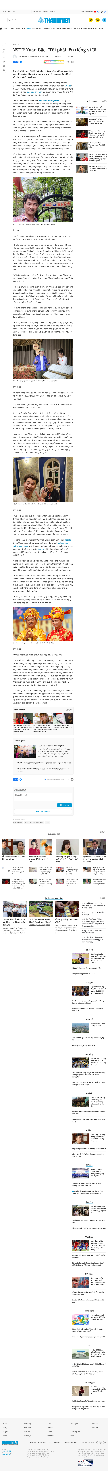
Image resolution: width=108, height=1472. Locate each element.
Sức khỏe (35, 28)
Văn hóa (58, 28)
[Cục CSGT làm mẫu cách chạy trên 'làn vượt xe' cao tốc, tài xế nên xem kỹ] (80, 1354)
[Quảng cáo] (91, 20)
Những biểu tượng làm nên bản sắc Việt (86, 968)
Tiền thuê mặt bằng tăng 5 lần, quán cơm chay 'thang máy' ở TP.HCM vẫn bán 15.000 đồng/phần (88, 1075)
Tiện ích (45, 12)
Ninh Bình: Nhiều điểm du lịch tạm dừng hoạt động (88, 1120)
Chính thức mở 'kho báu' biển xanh (98, 1025)
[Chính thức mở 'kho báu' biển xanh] (80, 1028)
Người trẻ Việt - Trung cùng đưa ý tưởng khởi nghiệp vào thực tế (97, 1172)
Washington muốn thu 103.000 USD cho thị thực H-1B (87, 1010)
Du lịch (53, 28)
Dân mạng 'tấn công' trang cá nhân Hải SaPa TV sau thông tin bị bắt (98, 1138)
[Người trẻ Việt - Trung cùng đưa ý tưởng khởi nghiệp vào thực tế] (80, 1173)
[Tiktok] (102, 11)
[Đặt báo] (97, 20)
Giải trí (64, 28)
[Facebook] (98, 11)
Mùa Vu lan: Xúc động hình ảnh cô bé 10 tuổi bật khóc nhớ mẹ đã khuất (98, 1062)
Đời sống (28, 28)
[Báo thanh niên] (54, 20)
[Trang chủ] (1, 28)
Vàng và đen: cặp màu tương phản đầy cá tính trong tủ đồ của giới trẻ (88, 1408)
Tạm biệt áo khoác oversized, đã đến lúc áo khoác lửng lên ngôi (98, 1390)
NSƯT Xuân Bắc (17, 822)
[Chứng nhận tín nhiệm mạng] (85, 1463)
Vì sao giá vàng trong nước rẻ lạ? (83, 1045)
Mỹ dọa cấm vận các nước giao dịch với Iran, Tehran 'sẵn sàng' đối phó (88, 1002)
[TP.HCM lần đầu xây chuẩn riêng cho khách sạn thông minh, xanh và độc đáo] (80, 1102)
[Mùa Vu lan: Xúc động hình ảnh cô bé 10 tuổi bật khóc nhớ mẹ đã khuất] (80, 1062)
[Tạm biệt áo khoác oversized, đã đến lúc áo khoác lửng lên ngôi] (80, 1391)
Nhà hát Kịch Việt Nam (49, 101)
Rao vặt (95, 1428)
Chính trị (5, 28)
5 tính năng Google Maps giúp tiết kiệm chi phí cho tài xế (98, 1317)
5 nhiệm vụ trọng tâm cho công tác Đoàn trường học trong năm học (86, 1184)
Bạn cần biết (36, 12)
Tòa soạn (57, 1442)
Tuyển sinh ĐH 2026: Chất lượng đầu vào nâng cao (88, 1222)
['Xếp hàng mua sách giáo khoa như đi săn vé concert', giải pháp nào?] (80, 1210)
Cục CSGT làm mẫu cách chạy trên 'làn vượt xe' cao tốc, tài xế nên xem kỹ (98, 1353)
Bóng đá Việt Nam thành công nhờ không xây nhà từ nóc (88, 1256)
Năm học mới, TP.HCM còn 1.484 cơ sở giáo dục (89, 1228)
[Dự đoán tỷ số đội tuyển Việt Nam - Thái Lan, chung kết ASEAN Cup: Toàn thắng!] (80, 1245)
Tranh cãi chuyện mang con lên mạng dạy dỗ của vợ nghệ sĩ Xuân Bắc (44, 763)
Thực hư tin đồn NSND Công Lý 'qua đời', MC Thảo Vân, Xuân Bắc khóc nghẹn (44, 770)
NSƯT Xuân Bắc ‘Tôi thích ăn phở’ (51, 746)
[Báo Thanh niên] (10, 1442)
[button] (4, 46)
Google (67, 540)
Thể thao (69, 28)
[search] (21, 20)
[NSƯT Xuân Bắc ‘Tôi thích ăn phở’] (25, 751)
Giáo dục (47, 28)
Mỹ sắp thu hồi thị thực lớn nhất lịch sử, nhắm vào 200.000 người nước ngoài (98, 990)
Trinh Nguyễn (22, 56)
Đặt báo (33, 1442)
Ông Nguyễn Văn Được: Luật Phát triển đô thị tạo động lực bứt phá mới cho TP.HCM (98, 958)
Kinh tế (23, 28)
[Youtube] (95, 11)
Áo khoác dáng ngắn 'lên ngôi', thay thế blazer (88, 1401)
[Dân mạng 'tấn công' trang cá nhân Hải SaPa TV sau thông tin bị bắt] (80, 1138)
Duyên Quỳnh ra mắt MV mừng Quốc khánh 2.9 (89, 1149)
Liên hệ (52, 12)
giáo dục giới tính (34, 92)
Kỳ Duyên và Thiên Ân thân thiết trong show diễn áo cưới (88, 1155)
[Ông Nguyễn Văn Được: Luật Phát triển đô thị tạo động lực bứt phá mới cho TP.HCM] (80, 958)
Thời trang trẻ (99, 28)
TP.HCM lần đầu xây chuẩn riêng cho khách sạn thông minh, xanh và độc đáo (98, 1102)
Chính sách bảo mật (70, 1442)
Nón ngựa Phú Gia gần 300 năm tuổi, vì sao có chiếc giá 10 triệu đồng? (88, 1084)
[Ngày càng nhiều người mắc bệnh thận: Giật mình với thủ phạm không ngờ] (80, 1282)
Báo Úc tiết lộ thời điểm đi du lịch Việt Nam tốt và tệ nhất (88, 1113)
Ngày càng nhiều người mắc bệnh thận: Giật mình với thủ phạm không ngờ (98, 1281)
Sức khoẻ (27, 1428)
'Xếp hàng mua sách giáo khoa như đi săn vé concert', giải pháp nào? (98, 1209)
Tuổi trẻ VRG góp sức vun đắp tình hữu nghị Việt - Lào (88, 1039)
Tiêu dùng (91, 28)
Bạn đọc (95, 1424)
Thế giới (17, 28)
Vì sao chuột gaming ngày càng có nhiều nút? (88, 1337)
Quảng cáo (42, 1442)
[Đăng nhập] (104, 20)
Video (85, 28)
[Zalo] (105, 11)
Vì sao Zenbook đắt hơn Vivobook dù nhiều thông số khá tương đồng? (87, 1330)
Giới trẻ (41, 28)
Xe (81, 28)
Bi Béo (68, 86)
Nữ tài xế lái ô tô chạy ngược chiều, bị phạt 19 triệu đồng (89, 1365)
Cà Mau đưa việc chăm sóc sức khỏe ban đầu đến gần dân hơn (88, 1293)
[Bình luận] (4, 61)
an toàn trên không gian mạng (34, 822)
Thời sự (11, 28)
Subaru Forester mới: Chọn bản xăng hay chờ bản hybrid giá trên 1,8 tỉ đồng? (88, 1373)
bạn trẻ (41, 549)
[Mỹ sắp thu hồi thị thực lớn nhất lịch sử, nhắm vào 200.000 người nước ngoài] (80, 991)
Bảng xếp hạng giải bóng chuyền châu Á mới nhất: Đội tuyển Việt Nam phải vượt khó (88, 1264)
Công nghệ (76, 28)
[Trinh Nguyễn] (15, 56)
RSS (50, 1442)
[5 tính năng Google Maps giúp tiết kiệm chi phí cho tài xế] (80, 1319)
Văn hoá (50, 1428)
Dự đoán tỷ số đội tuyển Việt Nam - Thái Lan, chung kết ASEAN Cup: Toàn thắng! (98, 1245)
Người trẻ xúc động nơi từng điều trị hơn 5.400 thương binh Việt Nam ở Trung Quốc (87, 1192)
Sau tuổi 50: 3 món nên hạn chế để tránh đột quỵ (88, 1301)
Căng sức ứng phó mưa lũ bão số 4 (84, 974)
